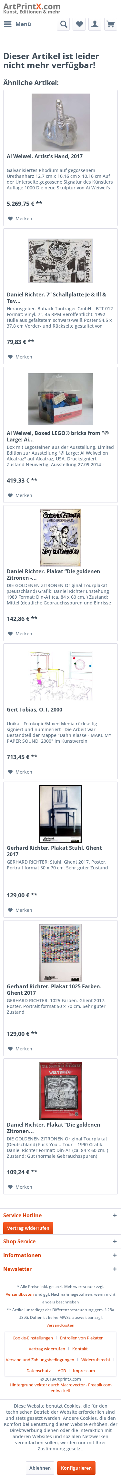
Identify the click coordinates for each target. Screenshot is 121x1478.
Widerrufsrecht (95, 1360)
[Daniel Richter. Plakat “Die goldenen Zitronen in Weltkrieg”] (60, 1091)
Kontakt (80, 1349)
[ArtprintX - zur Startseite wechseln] (32, 8)
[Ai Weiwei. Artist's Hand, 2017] (60, 122)
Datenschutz (38, 1371)
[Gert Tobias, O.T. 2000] (60, 676)
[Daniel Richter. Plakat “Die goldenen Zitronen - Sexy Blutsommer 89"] (60, 538)
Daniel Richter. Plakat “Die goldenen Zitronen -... (53, 574)
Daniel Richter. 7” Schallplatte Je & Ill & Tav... (56, 297)
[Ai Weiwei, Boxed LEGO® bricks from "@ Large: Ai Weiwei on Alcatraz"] (60, 399)
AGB (62, 1371)
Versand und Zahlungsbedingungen (40, 1360)
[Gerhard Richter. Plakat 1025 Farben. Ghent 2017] (60, 953)
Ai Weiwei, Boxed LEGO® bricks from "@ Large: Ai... (58, 436)
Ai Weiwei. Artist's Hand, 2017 (45, 156)
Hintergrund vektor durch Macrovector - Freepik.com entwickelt (61, 1387)
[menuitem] (17, 24)
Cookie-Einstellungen (33, 1338)
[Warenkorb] (110, 24)
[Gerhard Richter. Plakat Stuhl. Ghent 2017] (60, 814)
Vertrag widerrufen (28, 1228)
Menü (23, 24)
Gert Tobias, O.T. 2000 (34, 709)
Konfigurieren (76, 1468)
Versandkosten (20, 1294)
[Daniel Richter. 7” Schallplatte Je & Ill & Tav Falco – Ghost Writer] (60, 261)
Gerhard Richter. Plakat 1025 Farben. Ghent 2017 (54, 989)
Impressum (84, 1371)
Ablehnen (40, 1468)
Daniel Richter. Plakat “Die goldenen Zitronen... (53, 1127)
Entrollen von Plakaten (82, 1338)
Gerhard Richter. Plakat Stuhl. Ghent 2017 (54, 851)
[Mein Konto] (94, 24)
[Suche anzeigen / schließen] (63, 24)
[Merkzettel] (79, 24)
